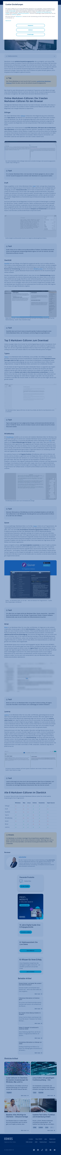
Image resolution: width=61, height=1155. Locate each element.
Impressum (8, 20)
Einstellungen (12, 11)
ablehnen (14, 14)
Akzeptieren (19, 16)
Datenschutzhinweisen (23, 13)
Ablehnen (30, 30)
